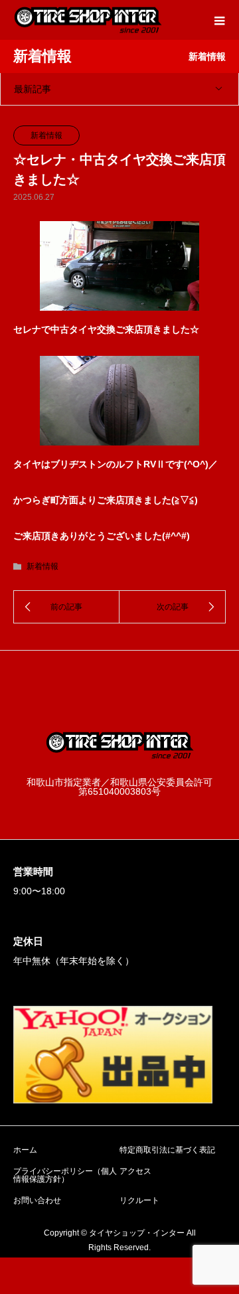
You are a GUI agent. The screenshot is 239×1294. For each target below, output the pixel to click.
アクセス (135, 1171)
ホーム (25, 1150)
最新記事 (32, 89)
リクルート (139, 1200)
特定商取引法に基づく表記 (167, 1150)
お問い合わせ (37, 1200)
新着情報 (46, 135)
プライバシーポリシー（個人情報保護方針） (65, 1175)
